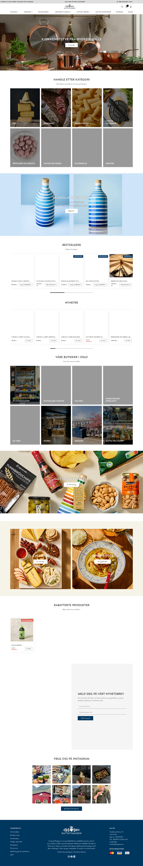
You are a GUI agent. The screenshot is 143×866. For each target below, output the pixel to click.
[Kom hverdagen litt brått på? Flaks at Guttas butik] (61, 774)
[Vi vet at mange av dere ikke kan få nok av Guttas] (41, 774)
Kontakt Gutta (15, 835)
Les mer (28, 340)
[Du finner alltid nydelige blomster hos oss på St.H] (61, 794)
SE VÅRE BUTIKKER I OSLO (93, 1)
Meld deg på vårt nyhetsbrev (19, 851)
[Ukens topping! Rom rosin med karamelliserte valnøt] (81, 774)
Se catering (40, 562)
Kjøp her (71, 211)
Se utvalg (71, 45)
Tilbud (130, 12)
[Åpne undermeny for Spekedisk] (32, 12)
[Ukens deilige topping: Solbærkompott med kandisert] (81, 794)
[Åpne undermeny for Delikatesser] (49, 12)
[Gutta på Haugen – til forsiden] (69, 9)
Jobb (11, 855)
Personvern (14, 848)
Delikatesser (43, 12)
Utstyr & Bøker (83, 12)
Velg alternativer (51, 284)
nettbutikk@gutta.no (116, 844)
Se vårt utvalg (71, 485)
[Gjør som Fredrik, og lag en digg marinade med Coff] (101, 794)
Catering (119, 12)
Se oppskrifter (102, 562)
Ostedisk (13, 12)
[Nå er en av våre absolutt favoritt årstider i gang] (101, 774)
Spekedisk (27, 12)
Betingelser (14, 845)
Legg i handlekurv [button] (25, 284)
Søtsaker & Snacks (62, 12)
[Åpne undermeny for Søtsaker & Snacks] (71, 12)
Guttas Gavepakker (103, 12)
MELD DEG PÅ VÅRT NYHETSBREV (44, 1)
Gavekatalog (14, 838)
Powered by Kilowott (80, 852)
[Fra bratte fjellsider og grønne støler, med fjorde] (41, 794)
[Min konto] (131, 6)
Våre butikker (14, 832)
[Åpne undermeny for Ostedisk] (18, 12)
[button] (126, 7)
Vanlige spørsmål (16, 842)
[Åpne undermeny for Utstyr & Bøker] (90, 12)
